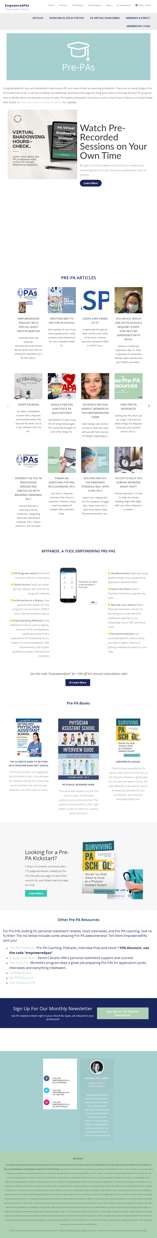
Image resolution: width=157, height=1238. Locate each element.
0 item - (144, 5)
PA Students (77, 5)
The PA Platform (21, 948)
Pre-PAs (62, 5)
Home (50, 5)
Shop (108, 5)
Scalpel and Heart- (23, 958)
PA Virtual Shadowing (105, 18)
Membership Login (138, 26)
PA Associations (124, 5)
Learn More (91, 183)
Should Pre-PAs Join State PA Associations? (62, 409)
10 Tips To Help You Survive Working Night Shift (128, 482)
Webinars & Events (138, 18)
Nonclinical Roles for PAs (67, 18)
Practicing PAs (94, 5)
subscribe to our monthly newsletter (41, 102)
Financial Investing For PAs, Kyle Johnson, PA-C (61, 482)
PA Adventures (20, 973)
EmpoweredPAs (17, 5)
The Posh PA (18, 963)
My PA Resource (21, 977)
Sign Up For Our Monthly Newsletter (122, 1013)
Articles (38, 18)
